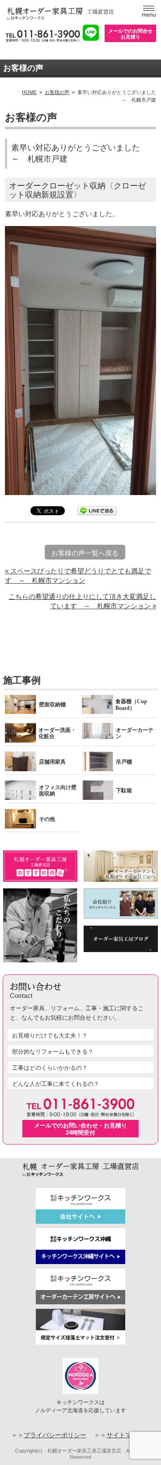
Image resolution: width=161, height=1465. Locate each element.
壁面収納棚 (52, 704)
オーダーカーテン (134, 733)
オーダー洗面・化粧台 (57, 733)
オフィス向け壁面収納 (57, 790)
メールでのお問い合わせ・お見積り (80, 1129)
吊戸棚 (124, 762)
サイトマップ (125, 1435)
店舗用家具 (52, 762)
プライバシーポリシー (55, 1435)
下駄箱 (124, 790)
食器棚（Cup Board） (131, 704)
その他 (47, 819)
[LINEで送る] (97, 510)
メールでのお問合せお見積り (130, 33)
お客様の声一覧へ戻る (85, 553)
